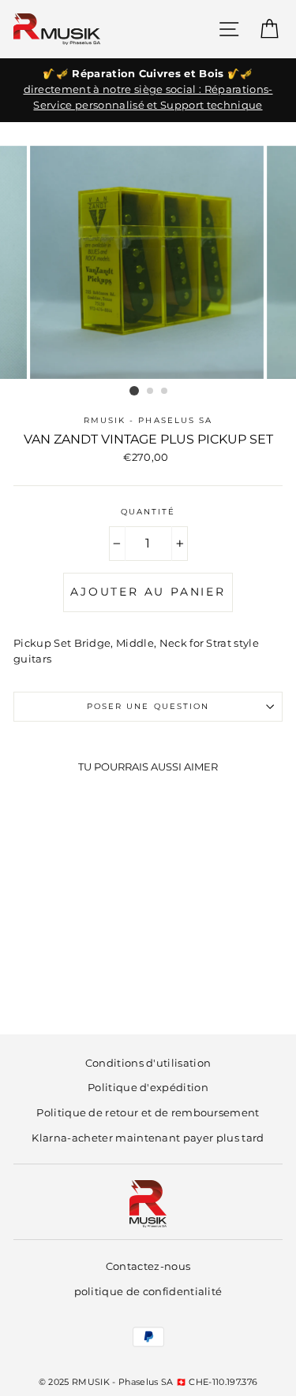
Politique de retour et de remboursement (147, 1113)
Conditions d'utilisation (148, 1063)
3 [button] (165, 391)
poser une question (148, 706)
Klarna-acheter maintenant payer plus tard (148, 1138)
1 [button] (134, 390)
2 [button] (151, 391)
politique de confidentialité (148, 1292)
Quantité (148, 512)
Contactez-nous (148, 1266)
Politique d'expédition (148, 1087)
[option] (148, 90)
